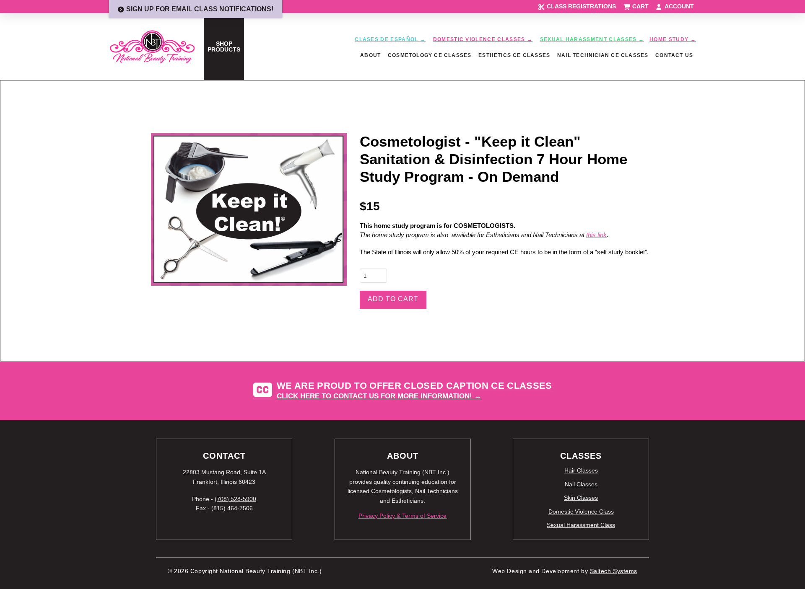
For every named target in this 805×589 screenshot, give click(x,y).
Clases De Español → (390, 39)
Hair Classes (581, 470)
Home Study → (672, 39)
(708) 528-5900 (235, 499)
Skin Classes (581, 497)
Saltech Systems (613, 571)
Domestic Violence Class (581, 511)
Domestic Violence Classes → (483, 39)
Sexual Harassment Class (581, 525)
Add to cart (393, 298)
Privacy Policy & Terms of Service (402, 515)
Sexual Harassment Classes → (592, 39)
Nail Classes (581, 484)
